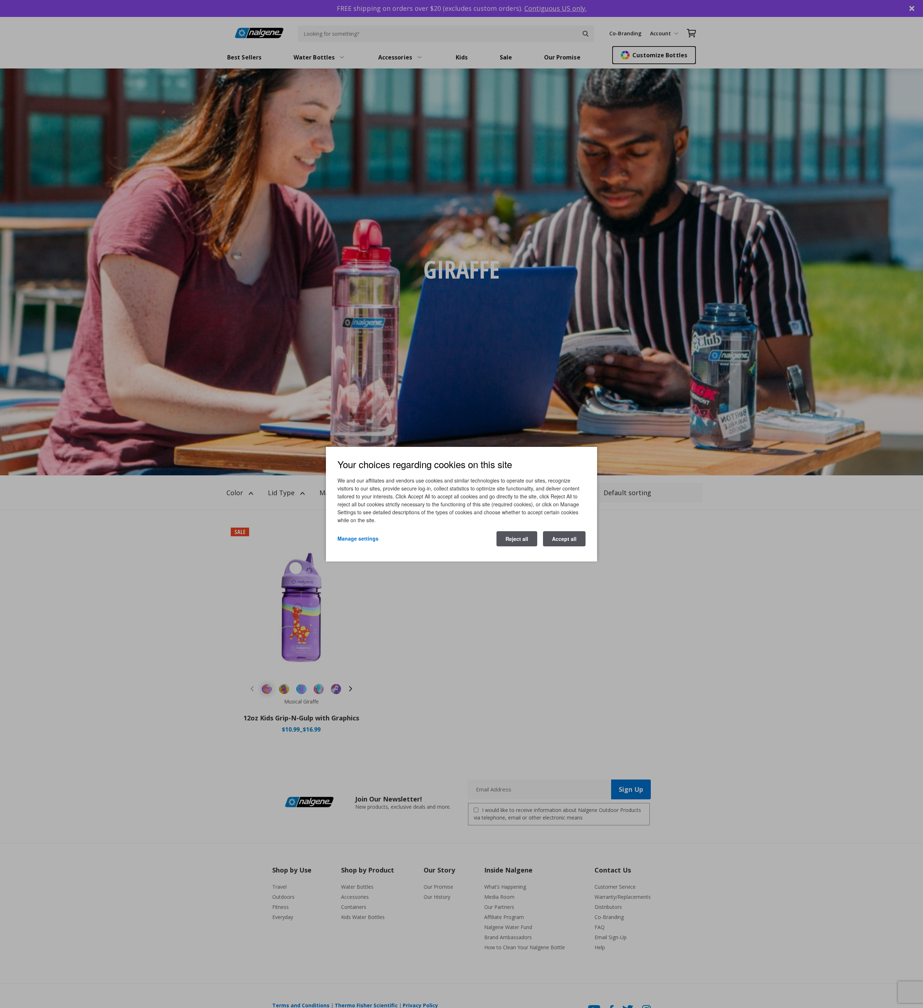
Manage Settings (358, 538)
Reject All (516, 538)
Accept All (564, 538)
